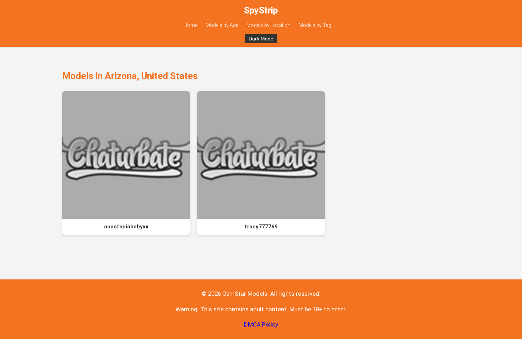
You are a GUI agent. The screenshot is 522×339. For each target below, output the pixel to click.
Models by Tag (315, 25)
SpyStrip (261, 10)
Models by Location (268, 25)
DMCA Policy (261, 324)
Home (190, 25)
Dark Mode (261, 38)
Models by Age (222, 25)
